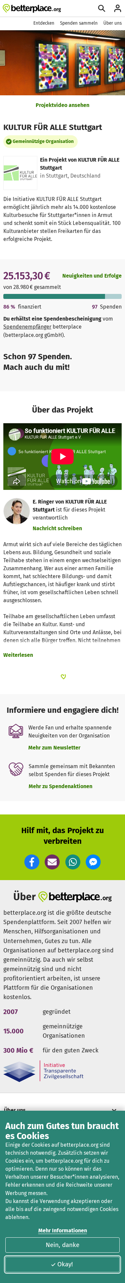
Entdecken (43, 23)
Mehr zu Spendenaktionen (60, 786)
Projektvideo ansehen (62, 105)
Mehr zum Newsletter (54, 747)
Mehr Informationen (62, 1230)
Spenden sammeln (79, 23)
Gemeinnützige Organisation (43, 141)
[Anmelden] (118, 8)
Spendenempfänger (27, 327)
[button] (31, 861)
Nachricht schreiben (57, 528)
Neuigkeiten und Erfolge (92, 276)
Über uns (112, 23)
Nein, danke (62, 1245)
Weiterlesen (18, 655)
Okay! (65, 1264)
